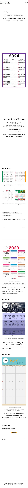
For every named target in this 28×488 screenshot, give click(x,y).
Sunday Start (19, 15)
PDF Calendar (6, 213)
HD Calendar (14, 212)
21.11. (5, 14)
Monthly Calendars (9, 409)
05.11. (5, 249)
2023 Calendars (11, 281)
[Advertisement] (14, 38)
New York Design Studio (13, 484)
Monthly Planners (19, 409)
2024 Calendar (6, 212)
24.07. (5, 360)
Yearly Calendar (7, 215)
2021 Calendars (7, 338)
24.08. (5, 305)
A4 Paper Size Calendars (18, 338)
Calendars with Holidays (10, 283)
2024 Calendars (11, 14)
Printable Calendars (10, 15)
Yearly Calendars (21, 284)
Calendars (18, 14)
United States (12, 284)
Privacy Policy (21, 484)
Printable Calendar (16, 213)
